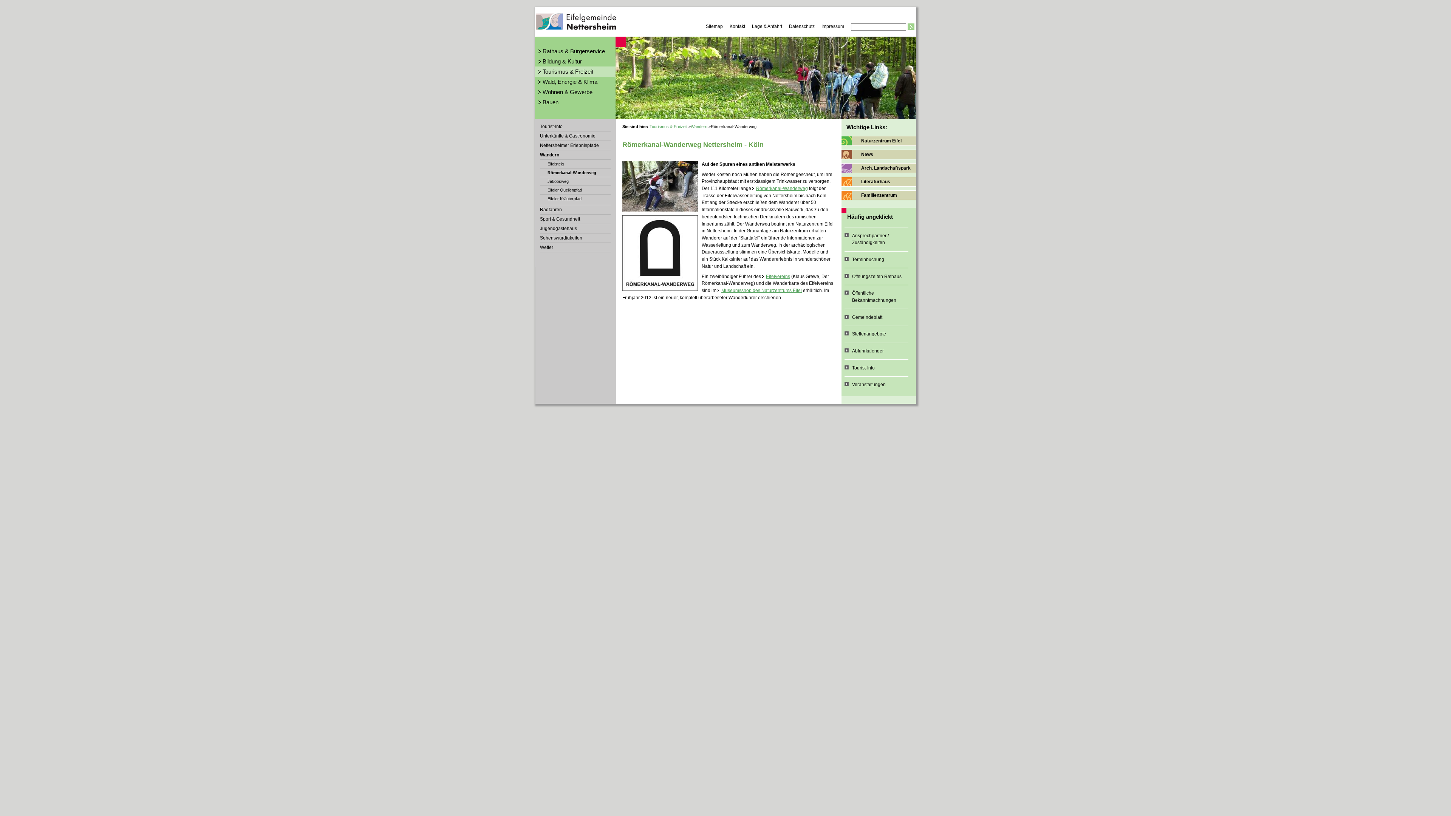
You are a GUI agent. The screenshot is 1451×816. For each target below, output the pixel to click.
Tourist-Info (551, 126)
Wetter (546, 247)
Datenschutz (802, 26)
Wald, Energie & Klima (570, 82)
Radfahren (551, 209)
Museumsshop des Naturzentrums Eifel (761, 290)
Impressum (832, 26)
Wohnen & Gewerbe (567, 92)
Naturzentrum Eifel (881, 141)
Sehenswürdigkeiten (561, 238)
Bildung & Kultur (562, 61)
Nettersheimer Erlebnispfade (569, 145)
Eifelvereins (778, 276)
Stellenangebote (869, 334)
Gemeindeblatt (867, 317)
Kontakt (737, 26)
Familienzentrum (879, 195)
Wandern (549, 155)
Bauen (550, 102)
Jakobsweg (558, 181)
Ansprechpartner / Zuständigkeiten (870, 239)
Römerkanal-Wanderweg (572, 172)
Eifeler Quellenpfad (565, 190)
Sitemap (714, 26)
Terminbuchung (868, 259)
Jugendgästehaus (558, 228)
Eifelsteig (556, 164)
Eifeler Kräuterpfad (565, 198)
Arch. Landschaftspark (886, 168)
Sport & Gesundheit (560, 219)
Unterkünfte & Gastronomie (568, 136)
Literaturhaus (875, 181)
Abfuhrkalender (868, 351)
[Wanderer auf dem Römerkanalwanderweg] (660, 186)
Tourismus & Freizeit (568, 71)
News (867, 154)
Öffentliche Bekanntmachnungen (874, 297)
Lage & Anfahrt (767, 26)
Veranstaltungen (869, 384)
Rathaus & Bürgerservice (574, 51)
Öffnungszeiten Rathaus (877, 276)
